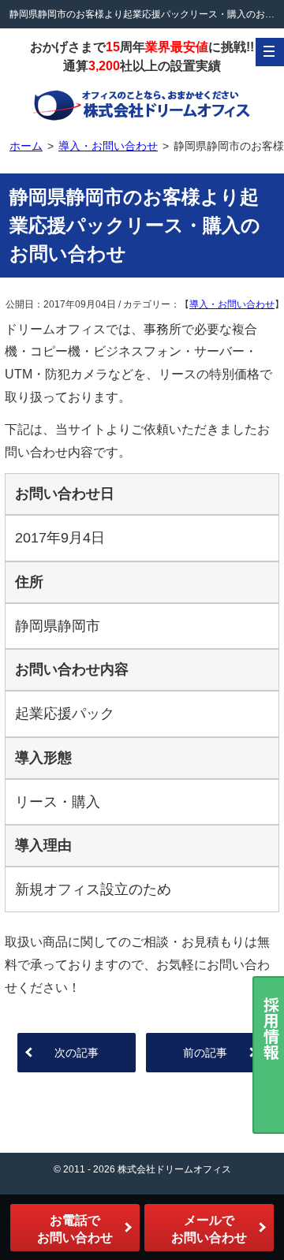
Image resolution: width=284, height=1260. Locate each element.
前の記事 (205, 1052)
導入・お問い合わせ (232, 304)
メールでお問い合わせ (209, 1228)
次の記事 (76, 1052)
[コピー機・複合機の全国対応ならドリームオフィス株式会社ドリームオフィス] (142, 104)
